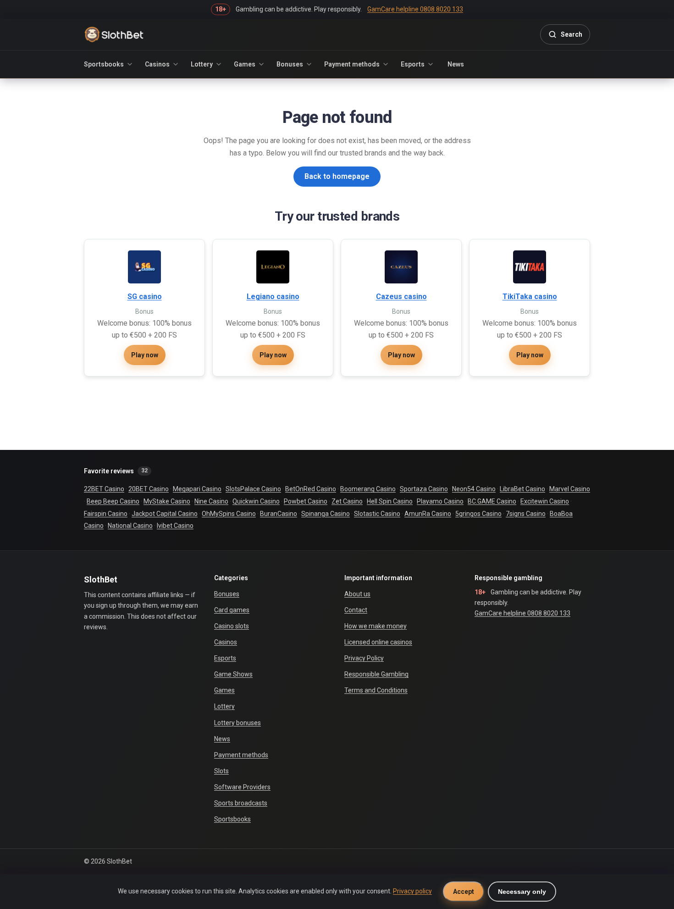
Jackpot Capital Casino (165, 513)
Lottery (202, 64)
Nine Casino (211, 501)
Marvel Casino (569, 489)
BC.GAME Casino (492, 501)
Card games (231, 610)
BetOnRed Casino (310, 489)
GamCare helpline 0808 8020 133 (522, 613)
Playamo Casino (440, 501)
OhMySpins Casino (229, 513)
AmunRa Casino (427, 513)
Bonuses (289, 64)
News (455, 64)
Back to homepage (337, 176)
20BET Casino (148, 489)
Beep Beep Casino (113, 501)
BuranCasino (278, 513)
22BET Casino (104, 489)
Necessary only (522, 891)
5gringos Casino (478, 513)
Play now (144, 355)
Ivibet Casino (175, 525)
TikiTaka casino (530, 296)
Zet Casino (347, 501)
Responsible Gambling (376, 674)
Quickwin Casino (256, 501)
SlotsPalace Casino (253, 489)
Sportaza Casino (424, 489)
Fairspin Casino (105, 513)
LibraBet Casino (522, 489)
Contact (355, 610)
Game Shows (233, 674)
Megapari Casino (197, 489)
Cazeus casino (401, 296)
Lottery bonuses (237, 722)
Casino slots (231, 626)
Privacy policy (412, 891)
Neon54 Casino (474, 489)
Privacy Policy (364, 658)
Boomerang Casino (368, 489)
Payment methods (352, 64)
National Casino (130, 525)
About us (357, 594)
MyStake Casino (167, 501)
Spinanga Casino (325, 513)
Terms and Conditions (376, 690)
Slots (221, 771)
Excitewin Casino (544, 501)
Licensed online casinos (378, 642)
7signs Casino (526, 513)
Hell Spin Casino (390, 501)
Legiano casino (273, 296)
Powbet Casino (305, 501)
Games (244, 64)
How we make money (375, 626)
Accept (463, 891)
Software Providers (242, 787)
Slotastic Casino (377, 513)
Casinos (157, 64)
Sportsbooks (104, 64)
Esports (413, 64)
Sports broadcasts (240, 803)
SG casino (144, 296)
